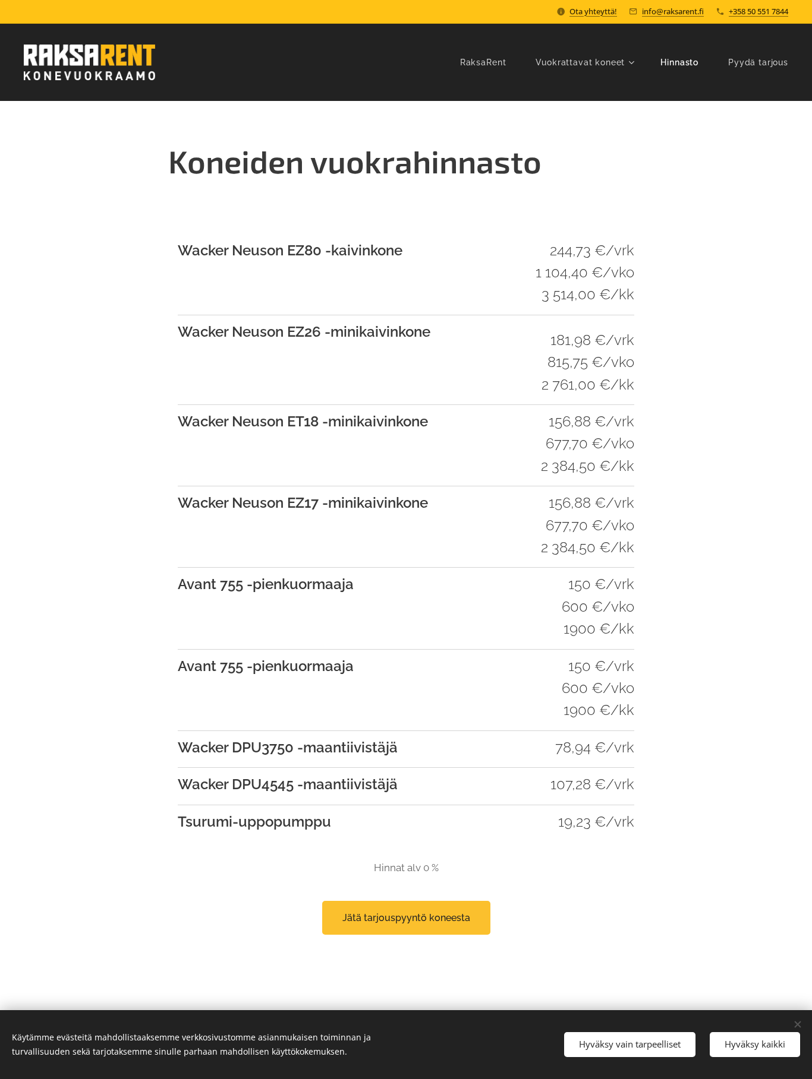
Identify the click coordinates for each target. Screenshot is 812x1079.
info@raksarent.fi (673, 11)
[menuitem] (489, 62)
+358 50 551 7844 (758, 11)
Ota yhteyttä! (593, 11)
